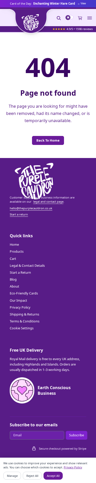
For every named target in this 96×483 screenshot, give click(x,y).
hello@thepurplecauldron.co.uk (31, 208)
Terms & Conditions (24, 321)
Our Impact (18, 300)
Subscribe (76, 435)
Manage (12, 476)
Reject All (32, 476)
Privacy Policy (20, 307)
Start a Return (20, 272)
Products (17, 251)
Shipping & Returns (24, 314)
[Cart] (80, 18)
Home (14, 244)
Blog (13, 279)
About (14, 286)
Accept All (53, 476)
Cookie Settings (22, 328)
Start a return (19, 214)
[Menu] (89, 18)
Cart (13, 258)
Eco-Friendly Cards (24, 293)
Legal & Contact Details (27, 265)
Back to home (48, 140)
